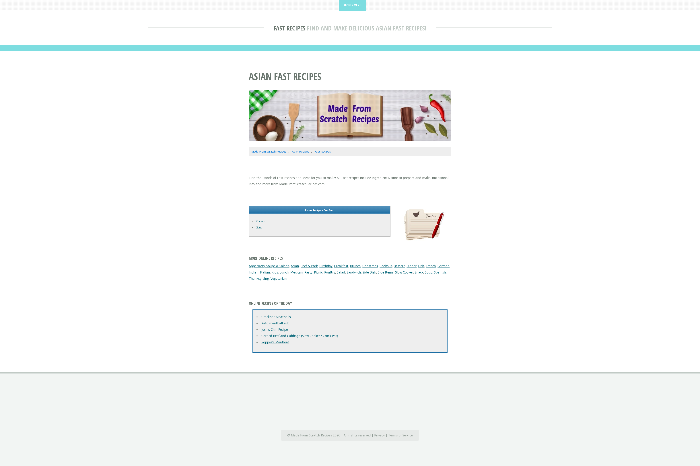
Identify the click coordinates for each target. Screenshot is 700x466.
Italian (265, 272)
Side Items (386, 272)
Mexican (296, 272)
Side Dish (369, 272)
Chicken (260, 221)
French (431, 266)
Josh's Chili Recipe (274, 329)
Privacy (379, 435)
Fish (421, 266)
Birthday (325, 266)
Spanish (440, 272)
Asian (295, 266)
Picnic (318, 272)
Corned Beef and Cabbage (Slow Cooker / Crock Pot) (299, 336)
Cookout (386, 266)
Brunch (355, 266)
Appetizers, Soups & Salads (269, 266)
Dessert (399, 266)
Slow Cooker (404, 272)
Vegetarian (279, 278)
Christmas (370, 266)
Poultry (329, 272)
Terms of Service (400, 435)
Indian (253, 272)
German (444, 266)
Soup (259, 227)
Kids (275, 272)
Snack (419, 272)
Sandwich (354, 272)
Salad (341, 272)
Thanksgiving (259, 278)
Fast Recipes (289, 28)
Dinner (412, 266)
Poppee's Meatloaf (275, 342)
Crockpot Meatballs (276, 317)
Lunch (284, 272)
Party (308, 272)
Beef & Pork (309, 266)
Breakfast (341, 266)
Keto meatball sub (275, 323)
